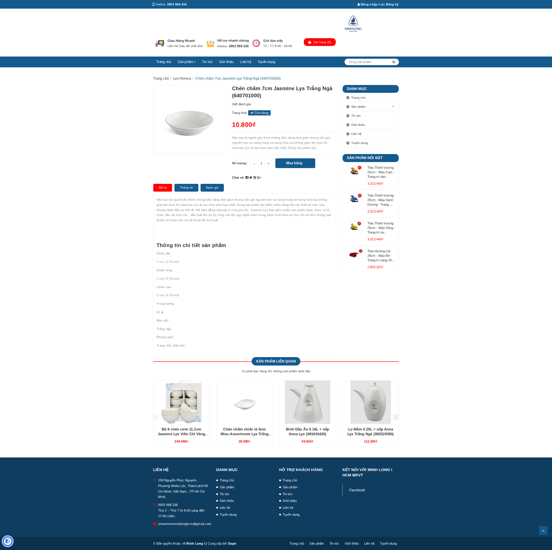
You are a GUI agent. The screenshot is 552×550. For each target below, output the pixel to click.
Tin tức (207, 62)
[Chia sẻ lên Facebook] (247, 177)
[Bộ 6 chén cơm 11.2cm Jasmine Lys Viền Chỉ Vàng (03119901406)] (181, 402)
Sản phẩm (186, 62)
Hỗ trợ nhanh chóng (233, 40)
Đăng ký (392, 4)
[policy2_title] (210, 43)
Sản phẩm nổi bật (365, 158)
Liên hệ (245, 62)
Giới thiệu (226, 62)
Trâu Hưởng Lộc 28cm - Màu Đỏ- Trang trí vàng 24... (380, 255)
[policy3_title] (256, 43)
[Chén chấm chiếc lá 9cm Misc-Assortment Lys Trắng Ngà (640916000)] (244, 402)
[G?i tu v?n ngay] (8, 541)
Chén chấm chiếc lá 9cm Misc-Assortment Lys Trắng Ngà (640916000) (244, 434)
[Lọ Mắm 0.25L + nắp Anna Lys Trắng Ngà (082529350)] (371, 402)
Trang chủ (163, 62)
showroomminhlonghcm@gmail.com (184, 524)
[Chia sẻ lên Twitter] (251, 177)
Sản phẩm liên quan (276, 361)
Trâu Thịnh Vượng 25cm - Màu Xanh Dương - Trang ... (380, 200)
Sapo (232, 543)
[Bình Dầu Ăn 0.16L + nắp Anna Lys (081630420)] (307, 402)
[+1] (259, 177)
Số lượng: (239, 163)
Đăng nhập (369, 4)
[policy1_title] (159, 43)
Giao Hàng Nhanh (181, 41)
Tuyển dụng (266, 62)
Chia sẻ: (238, 177)
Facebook (357, 490)
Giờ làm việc (273, 41)
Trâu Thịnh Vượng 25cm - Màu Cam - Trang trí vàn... (381, 172)
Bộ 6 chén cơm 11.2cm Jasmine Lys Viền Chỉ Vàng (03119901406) (181, 434)
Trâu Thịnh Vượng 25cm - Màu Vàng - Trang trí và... (381, 227)
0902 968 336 (177, 4)
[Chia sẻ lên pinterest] (255, 177)
